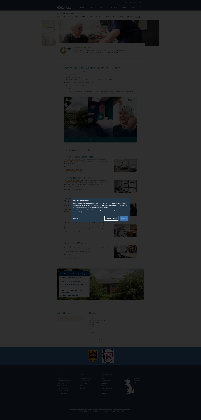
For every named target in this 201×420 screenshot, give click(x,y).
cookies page (76, 212)
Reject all (75, 218)
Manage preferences (111, 218)
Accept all (124, 218)
